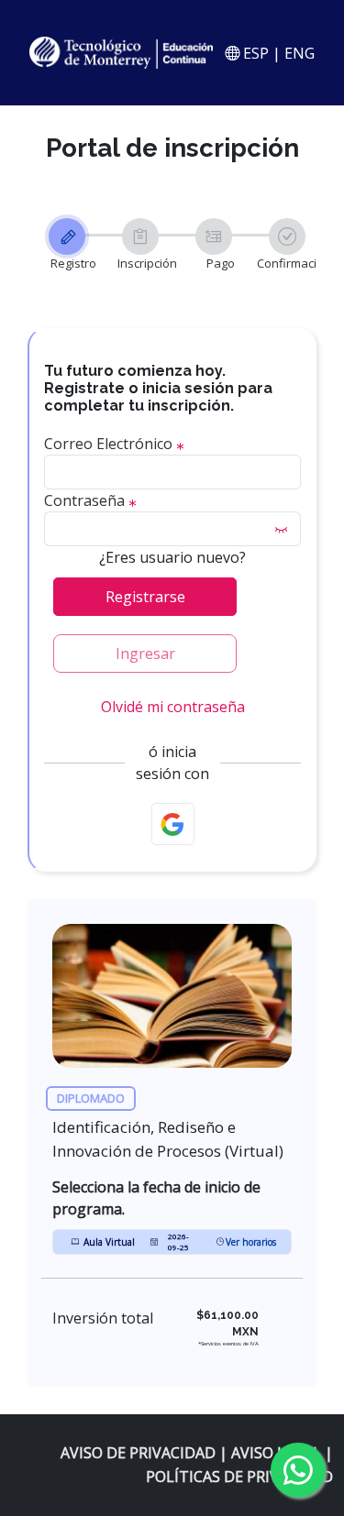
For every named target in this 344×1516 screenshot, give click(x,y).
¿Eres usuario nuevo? (172, 557)
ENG (299, 53)
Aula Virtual (109, 1242)
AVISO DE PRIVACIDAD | (146, 1453)
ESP (254, 53)
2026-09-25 (178, 1241)
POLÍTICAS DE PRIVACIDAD (239, 1477)
